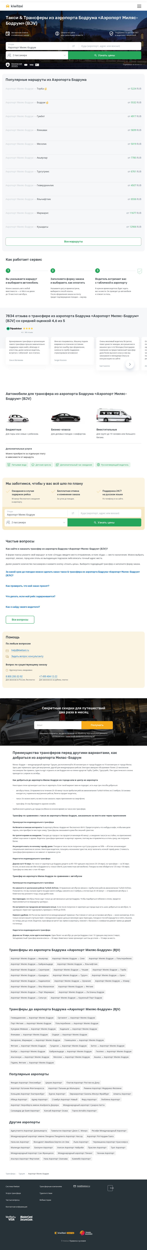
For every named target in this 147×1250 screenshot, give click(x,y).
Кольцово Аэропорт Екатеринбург (28, 1093)
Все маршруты (73, 241)
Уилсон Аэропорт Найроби (70, 1147)
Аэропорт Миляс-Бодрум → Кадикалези (30, 981)
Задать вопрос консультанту (27, 656)
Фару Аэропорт (89, 1099)
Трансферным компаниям (51, 1186)
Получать (97, 725)
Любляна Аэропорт (110, 1099)
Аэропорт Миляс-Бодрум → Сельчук (29, 997)
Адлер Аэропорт (40, 1099)
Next (129, 364)
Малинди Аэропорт (20, 1147)
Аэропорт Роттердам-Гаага (100, 1136)
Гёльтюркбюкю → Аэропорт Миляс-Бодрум (76, 1023)
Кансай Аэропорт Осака (56, 1110)
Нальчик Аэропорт (20, 1142)
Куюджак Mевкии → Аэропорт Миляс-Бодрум (33, 1029)
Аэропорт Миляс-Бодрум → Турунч (70, 975)
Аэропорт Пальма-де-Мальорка (64, 1088)
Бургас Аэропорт (57, 1093)
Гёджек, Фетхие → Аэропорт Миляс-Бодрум (32, 1062)
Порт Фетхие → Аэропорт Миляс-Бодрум (31, 1023)
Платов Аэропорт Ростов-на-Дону (82, 1082)
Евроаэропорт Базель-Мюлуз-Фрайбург (89, 1093)
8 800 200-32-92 (14, 676)
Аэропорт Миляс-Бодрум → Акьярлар (29, 958)
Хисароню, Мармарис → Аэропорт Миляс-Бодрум (35, 1040)
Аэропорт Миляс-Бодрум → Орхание (72, 981)
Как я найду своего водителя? (23, 607)
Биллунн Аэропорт (43, 1147)
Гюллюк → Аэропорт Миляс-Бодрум (113, 1051)
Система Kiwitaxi (13, 1186)
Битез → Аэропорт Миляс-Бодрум (107, 1045)
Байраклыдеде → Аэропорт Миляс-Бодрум (70, 1051)
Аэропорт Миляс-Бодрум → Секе (68, 958)
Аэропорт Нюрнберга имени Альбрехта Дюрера (35, 1105)
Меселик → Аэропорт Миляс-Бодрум (71, 1057)
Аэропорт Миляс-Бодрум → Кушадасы (30, 975)
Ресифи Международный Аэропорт (109, 1130)
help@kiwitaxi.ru (20, 650)
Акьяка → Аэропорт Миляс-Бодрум (111, 1057)
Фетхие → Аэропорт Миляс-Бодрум (28, 1045)
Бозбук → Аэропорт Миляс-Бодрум (28, 1051)
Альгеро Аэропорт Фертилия (25, 1158)
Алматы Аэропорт (122, 1093)
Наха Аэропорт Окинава (56, 1158)
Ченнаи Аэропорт (105, 1153)
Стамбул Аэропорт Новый (64, 1099)
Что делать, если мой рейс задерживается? (30, 596)
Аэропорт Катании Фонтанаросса (27, 1088)
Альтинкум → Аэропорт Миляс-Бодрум (30, 1057)
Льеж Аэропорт (81, 1142)
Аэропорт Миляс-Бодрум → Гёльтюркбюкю (110, 958)
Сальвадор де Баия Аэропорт (25, 1110)
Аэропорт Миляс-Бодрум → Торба (109, 969)
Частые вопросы (13, 1200)
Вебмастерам (45, 1200)
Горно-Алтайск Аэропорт (84, 1110)
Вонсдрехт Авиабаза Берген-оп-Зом (51, 1142)
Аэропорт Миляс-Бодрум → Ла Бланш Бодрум (81, 992)
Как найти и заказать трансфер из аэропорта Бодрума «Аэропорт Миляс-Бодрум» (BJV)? (57, 548)
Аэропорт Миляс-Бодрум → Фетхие (75, 986)
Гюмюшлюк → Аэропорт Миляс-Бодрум (84, 1040)
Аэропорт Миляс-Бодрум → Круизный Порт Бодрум (76, 997)
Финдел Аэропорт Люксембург (26, 1082)
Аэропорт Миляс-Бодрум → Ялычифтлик (77, 964)
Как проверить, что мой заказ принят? (27, 586)
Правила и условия (77, 1241)
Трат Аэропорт (118, 1147)
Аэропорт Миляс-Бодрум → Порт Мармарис (32, 992)
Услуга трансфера (13, 1193)
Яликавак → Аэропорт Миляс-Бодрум (29, 1034)
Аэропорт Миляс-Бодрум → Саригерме (30, 969)
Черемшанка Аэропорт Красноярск (110, 1142)
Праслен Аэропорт (97, 1147)
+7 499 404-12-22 (48, 676)
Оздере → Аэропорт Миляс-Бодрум (69, 1034)
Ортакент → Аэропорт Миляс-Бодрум (76, 1017)
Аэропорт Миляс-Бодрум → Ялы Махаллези (32, 986)
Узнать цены (106, 55)
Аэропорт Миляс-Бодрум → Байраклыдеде (32, 964)
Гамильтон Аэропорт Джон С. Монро (69, 1130)
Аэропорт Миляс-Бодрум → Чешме (71, 969)
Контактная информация (16, 1207)
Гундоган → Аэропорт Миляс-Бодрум (68, 1045)
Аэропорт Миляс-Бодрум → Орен (108, 975)
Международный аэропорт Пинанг (75, 1153)
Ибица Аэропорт (19, 1099)
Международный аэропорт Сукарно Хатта (84, 1105)
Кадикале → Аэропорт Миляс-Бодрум (78, 1029)
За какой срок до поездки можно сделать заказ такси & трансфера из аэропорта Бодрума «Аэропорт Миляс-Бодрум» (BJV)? (73, 573)
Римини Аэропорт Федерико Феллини (102, 1088)
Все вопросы (20, 619)
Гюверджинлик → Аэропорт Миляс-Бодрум (32, 1017)
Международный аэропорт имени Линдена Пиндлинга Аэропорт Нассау (47, 1136)
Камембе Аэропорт (81, 1158)
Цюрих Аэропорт (53, 1082)
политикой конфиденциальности (80, 736)
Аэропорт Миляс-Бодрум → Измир (112, 981)
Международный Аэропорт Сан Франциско (32, 1153)
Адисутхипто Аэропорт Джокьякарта (29, 1130)
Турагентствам (46, 1193)
